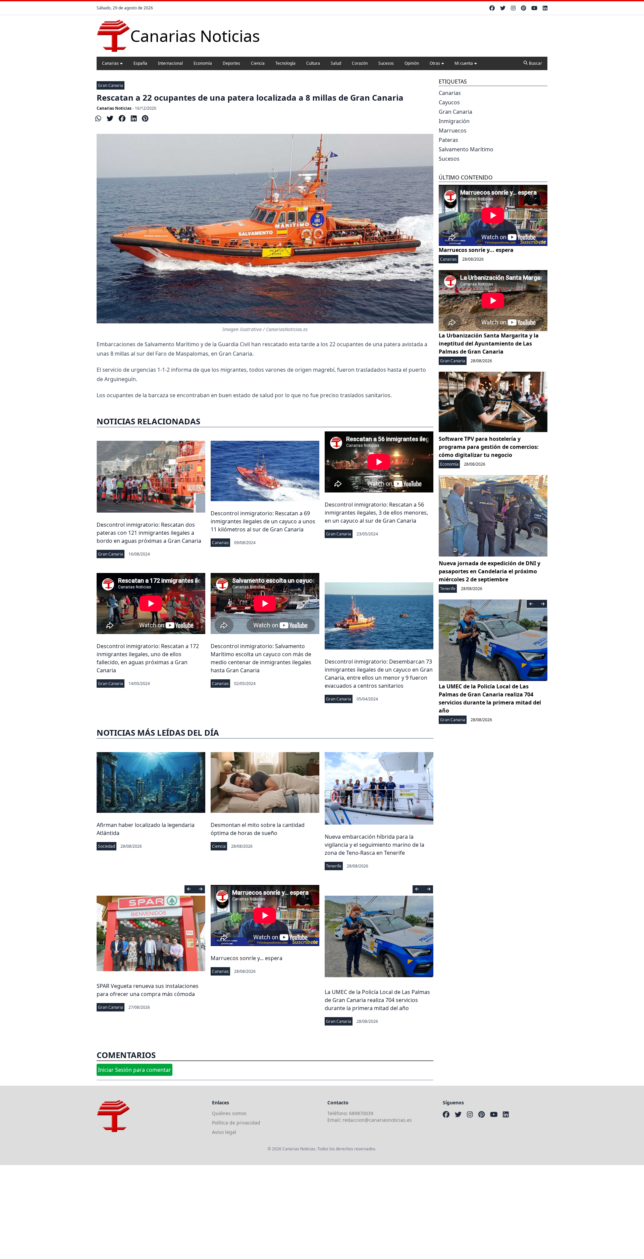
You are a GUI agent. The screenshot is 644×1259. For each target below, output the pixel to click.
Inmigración (454, 121)
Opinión (412, 63)
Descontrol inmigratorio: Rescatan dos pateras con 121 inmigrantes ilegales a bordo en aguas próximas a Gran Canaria (149, 532)
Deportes (231, 63)
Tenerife (333, 866)
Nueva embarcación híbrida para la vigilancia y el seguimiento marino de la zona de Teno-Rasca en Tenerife (374, 844)
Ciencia (258, 63)
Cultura (313, 63)
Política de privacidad (236, 1122)
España (140, 63)
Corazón (360, 63)
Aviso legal (224, 1132)
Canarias (110, 63)
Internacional (170, 63)
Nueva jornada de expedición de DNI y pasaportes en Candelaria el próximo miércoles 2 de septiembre (489, 571)
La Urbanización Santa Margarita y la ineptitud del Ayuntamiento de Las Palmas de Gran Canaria (489, 343)
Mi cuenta (463, 63)
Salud (336, 63)
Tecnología (285, 63)
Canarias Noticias (114, 108)
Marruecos (453, 130)
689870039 (361, 1113)
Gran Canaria (110, 85)
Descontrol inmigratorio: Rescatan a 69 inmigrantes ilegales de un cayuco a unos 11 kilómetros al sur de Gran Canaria (263, 521)
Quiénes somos (229, 1113)
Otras (435, 63)
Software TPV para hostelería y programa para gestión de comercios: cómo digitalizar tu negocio (489, 447)
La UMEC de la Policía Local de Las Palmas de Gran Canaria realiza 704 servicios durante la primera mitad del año (377, 1000)
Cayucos (449, 102)
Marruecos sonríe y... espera (246, 958)
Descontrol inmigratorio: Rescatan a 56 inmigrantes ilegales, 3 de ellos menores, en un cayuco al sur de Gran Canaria (376, 512)
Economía (203, 63)
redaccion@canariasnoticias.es (377, 1120)
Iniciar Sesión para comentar (134, 1069)
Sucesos (386, 63)
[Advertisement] (201, 1212)
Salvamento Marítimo (466, 149)
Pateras (448, 140)
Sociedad (106, 846)
